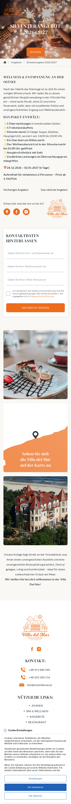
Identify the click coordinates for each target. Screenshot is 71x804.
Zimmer (37, 705)
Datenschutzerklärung (42, 296)
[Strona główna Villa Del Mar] (11, 10)
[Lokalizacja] (6, 211)
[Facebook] (16, 211)
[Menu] (65, 10)
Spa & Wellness (37, 711)
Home (4, 62)
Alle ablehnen (35, 796)
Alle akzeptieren (35, 787)
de (66, 3)
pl (52, 3)
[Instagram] (26, 211)
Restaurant (37, 722)
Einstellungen (35, 778)
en (59, 3)
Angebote (16, 62)
